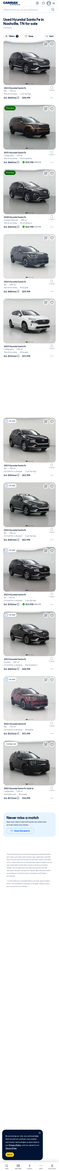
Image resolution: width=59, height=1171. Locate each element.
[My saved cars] (43, 3)
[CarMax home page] (11, 3)
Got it (9, 1154)
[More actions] (51, 97)
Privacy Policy (15, 1145)
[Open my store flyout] (38, 3)
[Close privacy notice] (40, 1133)
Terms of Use (10, 1148)
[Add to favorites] (52, 44)
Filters (13, 36)
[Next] (52, 62)
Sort (51, 36)
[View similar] (46, 44)
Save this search (22, 830)
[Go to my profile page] (51, 3)
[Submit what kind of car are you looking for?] (53, 10)
